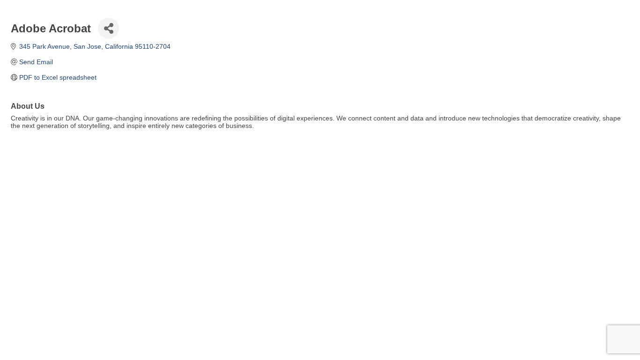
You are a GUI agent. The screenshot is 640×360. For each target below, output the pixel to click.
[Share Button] (108, 28)
